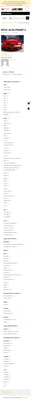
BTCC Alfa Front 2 (7, 54)
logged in (11, 74)
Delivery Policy (6, 391)
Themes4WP (25, 397)
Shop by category (6, 13)
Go (27, 18)
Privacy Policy (6, 393)
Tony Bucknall (11, 32)
